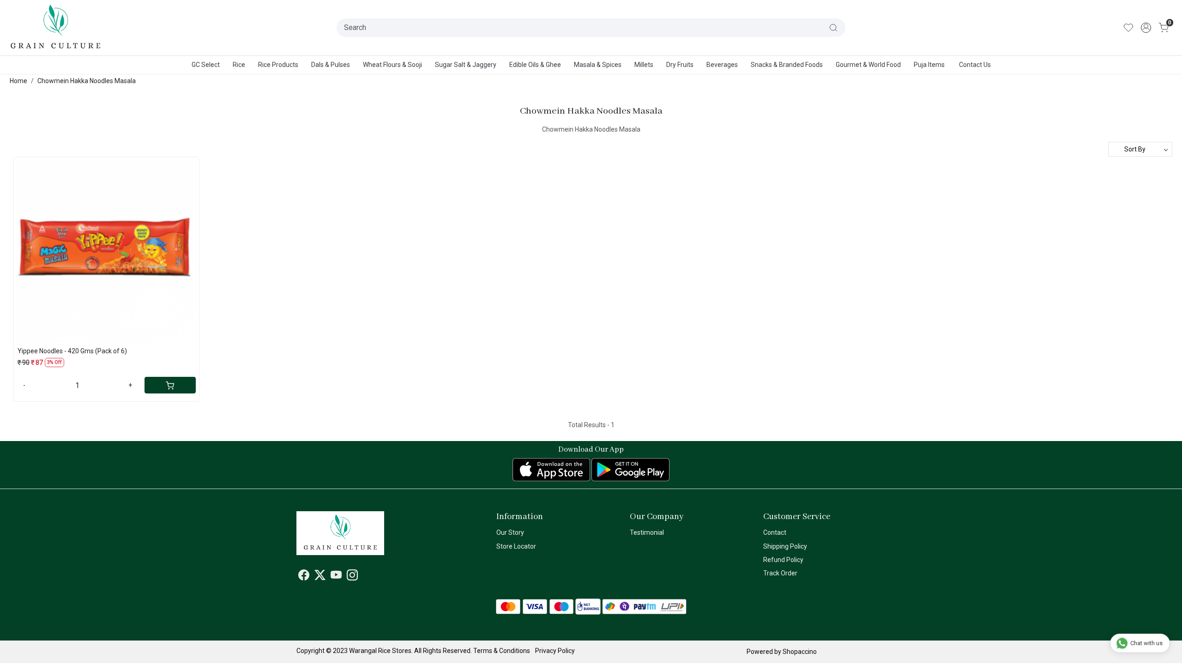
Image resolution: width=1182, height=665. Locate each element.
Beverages (722, 64)
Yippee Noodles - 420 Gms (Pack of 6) (72, 351)
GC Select (206, 64)
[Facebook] (303, 576)
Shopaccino (800, 651)
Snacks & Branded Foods (787, 64)
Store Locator (516, 546)
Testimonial (647, 532)
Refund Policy (783, 559)
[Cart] (170, 385)
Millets (643, 64)
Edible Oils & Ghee (535, 64)
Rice (239, 64)
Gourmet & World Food (868, 64)
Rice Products (278, 64)
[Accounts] (1146, 28)
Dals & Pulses (330, 64)
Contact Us (975, 64)
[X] (320, 576)
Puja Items (929, 64)
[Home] (56, 28)
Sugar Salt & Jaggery (465, 64)
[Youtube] (336, 576)
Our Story (510, 532)
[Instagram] (352, 576)
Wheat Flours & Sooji (392, 64)
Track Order (780, 573)
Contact (774, 532)
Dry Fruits (680, 64)
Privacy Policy (555, 650)
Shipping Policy (785, 546)
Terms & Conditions (501, 650)
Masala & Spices (597, 64)
